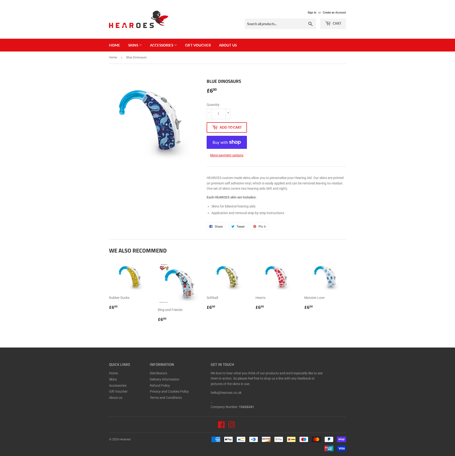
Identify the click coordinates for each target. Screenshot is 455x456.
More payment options (226, 155)
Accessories (162, 45)
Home (114, 45)
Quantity (213, 105)
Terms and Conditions (166, 398)
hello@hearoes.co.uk (226, 393)
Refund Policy (160, 385)
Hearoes (125, 439)
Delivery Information (164, 379)
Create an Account (334, 12)
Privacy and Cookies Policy (169, 391)
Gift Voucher (198, 45)
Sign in (312, 12)
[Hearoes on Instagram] (231, 426)
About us (228, 45)
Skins (133, 45)
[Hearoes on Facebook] (221, 426)
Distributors (158, 373)
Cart (336, 23)
